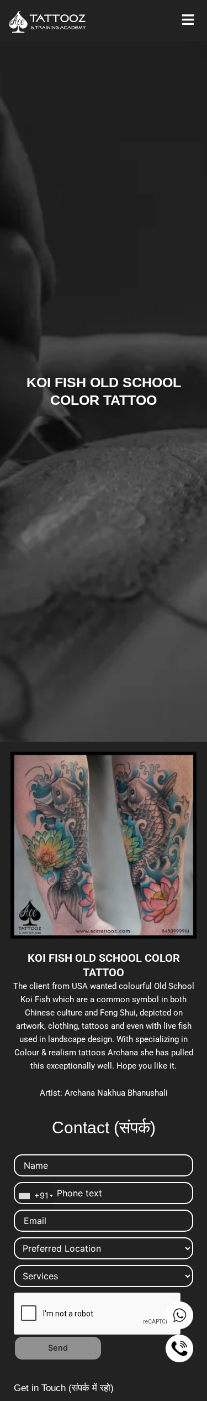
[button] (188, 20)
